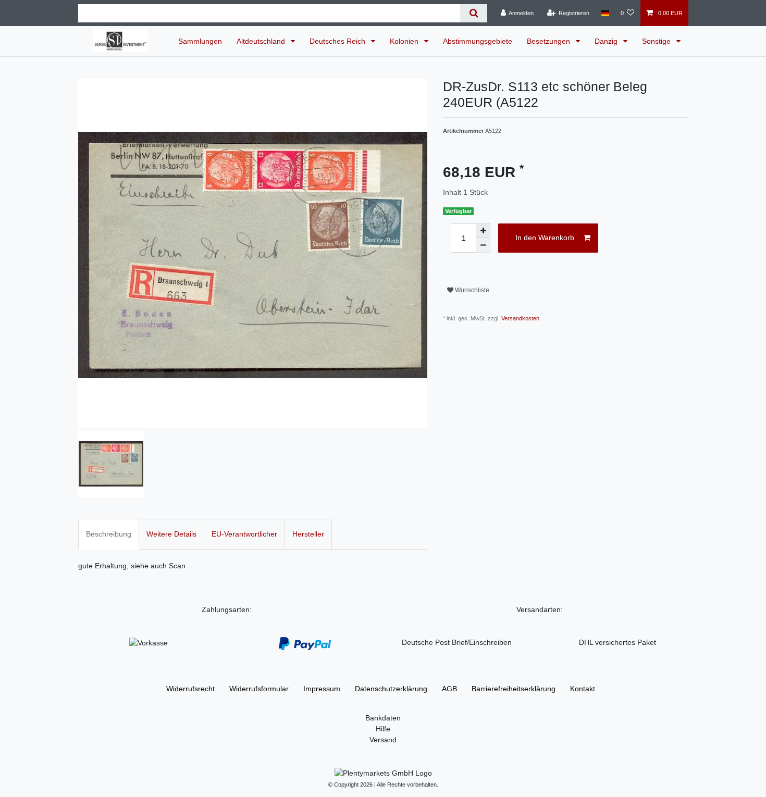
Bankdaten (383, 718)
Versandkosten (520, 318)
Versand (383, 740)
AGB (449, 688)
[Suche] (473, 13)
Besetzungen (549, 41)
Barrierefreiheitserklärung (513, 688)
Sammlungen (200, 41)
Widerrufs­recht (190, 688)
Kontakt (582, 688)
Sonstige (657, 41)
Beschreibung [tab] (108, 534)
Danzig (607, 41)
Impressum (321, 688)
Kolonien (405, 41)
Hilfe (383, 729)
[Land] (604, 13)
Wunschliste (471, 290)
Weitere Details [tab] (171, 534)
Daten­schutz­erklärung (391, 688)
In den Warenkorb (544, 237)
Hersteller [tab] (308, 534)
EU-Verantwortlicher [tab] (244, 534)
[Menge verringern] (483, 245)
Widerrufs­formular (259, 688)
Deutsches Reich (338, 41)
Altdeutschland (262, 41)
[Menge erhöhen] (483, 230)
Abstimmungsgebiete (477, 41)
